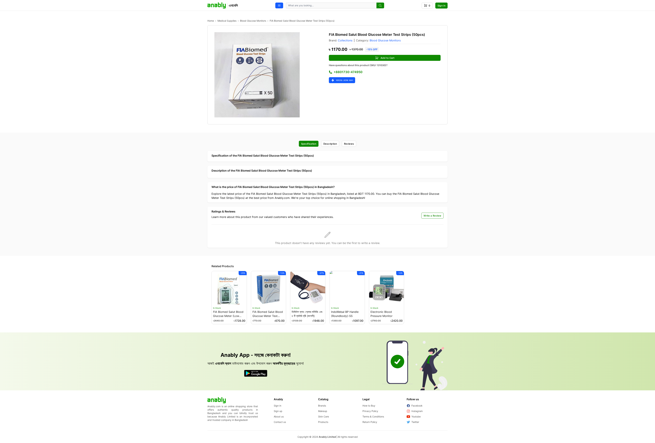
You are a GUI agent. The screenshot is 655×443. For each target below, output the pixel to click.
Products (323, 422)
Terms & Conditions (373, 416)
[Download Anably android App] (256, 373)
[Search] (380, 5)
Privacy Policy (370, 411)
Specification (308, 143)
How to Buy (368, 405)
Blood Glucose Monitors (253, 20)
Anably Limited (327, 436)
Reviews (349, 143)
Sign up (278, 411)
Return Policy (369, 422)
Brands (322, 405)
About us (279, 416)
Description (330, 143)
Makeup (322, 411)
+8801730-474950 (348, 72)
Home (210, 20)
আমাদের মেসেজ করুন (344, 80)
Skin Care (323, 416)
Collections (345, 40)
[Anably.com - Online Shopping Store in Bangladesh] (216, 400)
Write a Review (432, 215)
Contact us (280, 422)
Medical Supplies (226, 20)
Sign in (441, 5)
